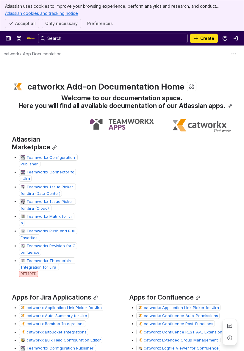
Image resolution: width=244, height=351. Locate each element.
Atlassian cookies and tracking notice (41, 13)
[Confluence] (31, 38)
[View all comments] (229, 326)
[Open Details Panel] (229, 338)
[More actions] (234, 54)
